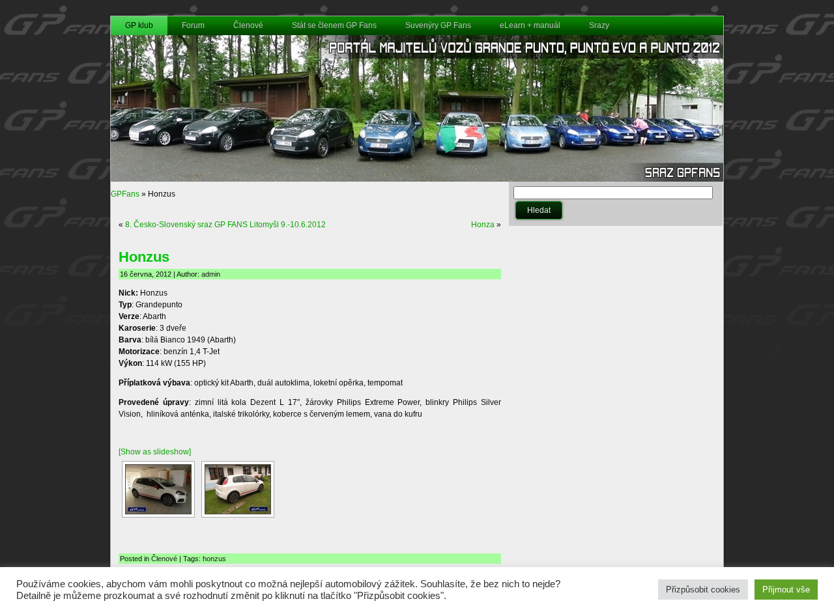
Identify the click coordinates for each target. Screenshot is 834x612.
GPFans (125, 194)
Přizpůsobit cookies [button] (703, 589)
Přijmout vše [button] (786, 589)
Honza (483, 224)
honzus (214, 559)
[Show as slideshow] (155, 451)
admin (210, 274)
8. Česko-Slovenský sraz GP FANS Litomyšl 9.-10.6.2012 (225, 224)
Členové (164, 559)
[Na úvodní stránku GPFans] (417, 179)
